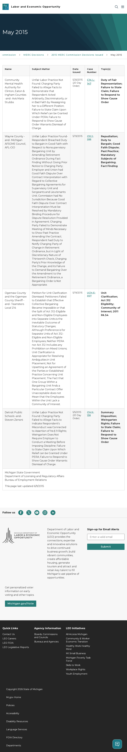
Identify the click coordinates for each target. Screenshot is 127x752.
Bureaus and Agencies (46, 641)
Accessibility (12, 713)
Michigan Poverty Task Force (78, 659)
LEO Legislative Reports (15, 647)
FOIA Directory (14, 737)
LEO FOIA (7, 643)
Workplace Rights (75, 669)
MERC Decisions (33, 54)
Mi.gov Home (13, 697)
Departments (13, 745)
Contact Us (8, 634)
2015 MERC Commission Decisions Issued (77, 54)
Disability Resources (17, 721)
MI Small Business (76, 653)
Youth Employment (76, 673)
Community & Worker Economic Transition (78, 640)
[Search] (116, 7)
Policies (10, 705)
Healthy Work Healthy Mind (78, 647)
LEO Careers (9, 638)
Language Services (16, 729)
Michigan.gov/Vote (20, 603)
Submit (106, 546)
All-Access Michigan (76, 634)
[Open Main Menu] (123, 7)
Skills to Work (73, 665)
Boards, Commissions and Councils (45, 636)
